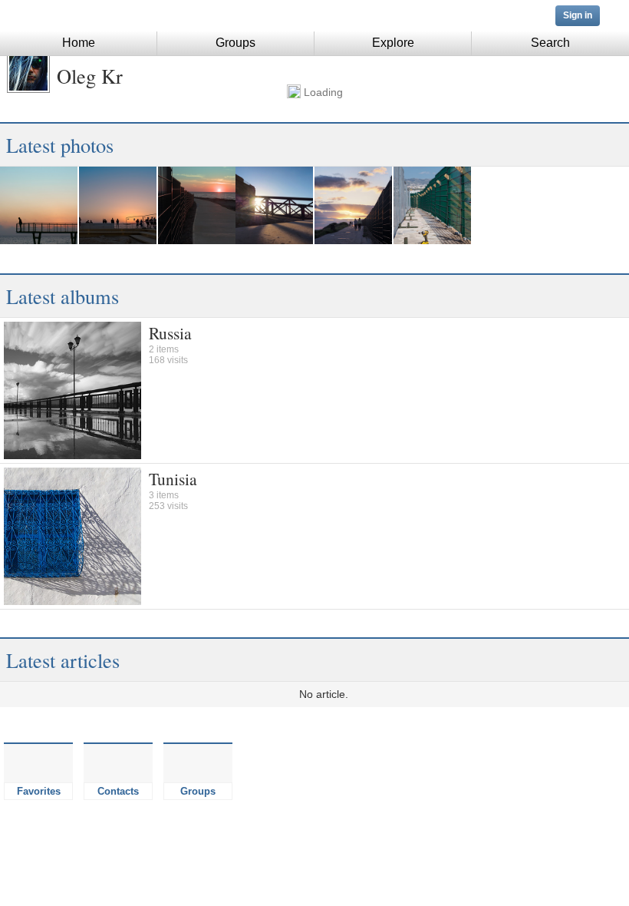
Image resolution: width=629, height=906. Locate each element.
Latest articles (63, 659)
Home (78, 42)
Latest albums (62, 296)
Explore (393, 42)
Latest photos (60, 144)
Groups (235, 42)
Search (550, 42)
